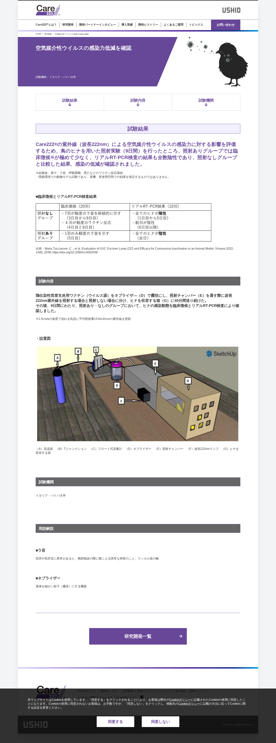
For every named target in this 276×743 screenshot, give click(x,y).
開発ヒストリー (148, 24)
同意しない (160, 722)
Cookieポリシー (180, 699)
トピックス (196, 24)
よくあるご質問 (173, 24)
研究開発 (68, 24)
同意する (115, 722)
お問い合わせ (226, 24)
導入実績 (127, 24)
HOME (38, 34)
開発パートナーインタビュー (97, 24)
